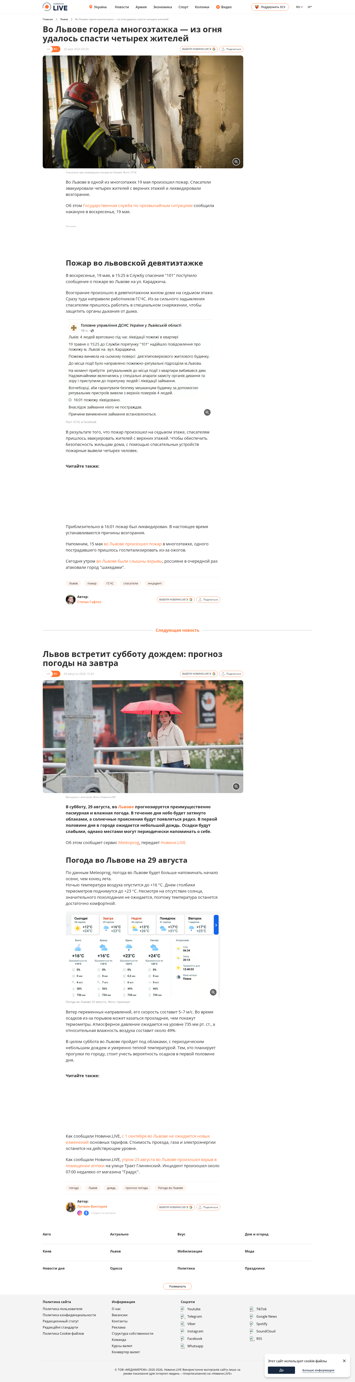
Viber (191, 1324)
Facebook (194, 1338)
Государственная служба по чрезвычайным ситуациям (138, 205)
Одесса (116, 1268)
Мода (249, 1251)
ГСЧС (110, 583)
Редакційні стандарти (60, 1327)
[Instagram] (79, 1213)
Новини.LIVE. (174, 842)
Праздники (255, 1268)
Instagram (195, 1331)
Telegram (194, 1316)
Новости (122, 7)
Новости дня (54, 1268)
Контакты (120, 1321)
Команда (119, 1339)
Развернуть (177, 1286)
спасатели (130, 583)
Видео (226, 7)
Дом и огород (257, 1234)
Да (281, 1370)
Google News (266, 1316)
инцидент (155, 583)
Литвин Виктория (92, 1206)
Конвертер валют (126, 1352)
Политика (186, 1268)
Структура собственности (132, 1333)
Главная (48, 19)
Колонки (202, 7)
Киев (47, 1251)
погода (74, 1188)
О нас (116, 1309)
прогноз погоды (137, 1188)
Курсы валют (122, 1346)
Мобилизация (190, 1251)
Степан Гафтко (89, 602)
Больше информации (318, 1370)
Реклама (119, 1327)
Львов (64, 19)
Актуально (119, 1234)
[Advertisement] (140, 239)
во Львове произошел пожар (133, 544)
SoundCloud (265, 1331)
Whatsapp (195, 1346)
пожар (92, 583)
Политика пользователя (62, 1309)
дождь (111, 1188)
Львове (126, 807)
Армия (141, 7)
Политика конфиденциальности (69, 1315)
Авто (47, 1234)
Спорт (183, 7)
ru (298, 7)
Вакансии (120, 1315)
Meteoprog (128, 842)
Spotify (261, 1324)
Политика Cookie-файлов (63, 1333)
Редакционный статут (61, 1321)
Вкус (181, 1234)
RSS (259, 1338)
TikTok (261, 1309)
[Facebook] (86, 1213)
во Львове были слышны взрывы (129, 561)
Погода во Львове (170, 1188)
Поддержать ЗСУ (273, 7)
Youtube (194, 1309)
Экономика (162, 7)
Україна (100, 7)
